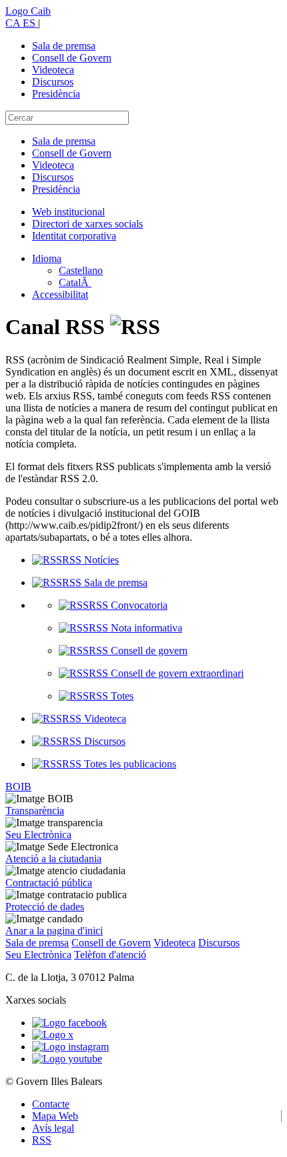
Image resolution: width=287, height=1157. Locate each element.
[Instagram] (70, 1046)
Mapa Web (55, 1116)
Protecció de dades (44, 906)
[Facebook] (69, 1022)
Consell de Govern (71, 57)
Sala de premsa (63, 45)
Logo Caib (28, 11)
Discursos (52, 81)
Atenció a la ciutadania (53, 858)
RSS (41, 1140)
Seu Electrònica (38, 834)
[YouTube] (67, 1058)
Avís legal (53, 1128)
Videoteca (53, 69)
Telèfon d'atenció (110, 954)
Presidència (56, 93)
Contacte (50, 1104)
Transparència (34, 810)
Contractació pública (48, 882)
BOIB (18, 786)
